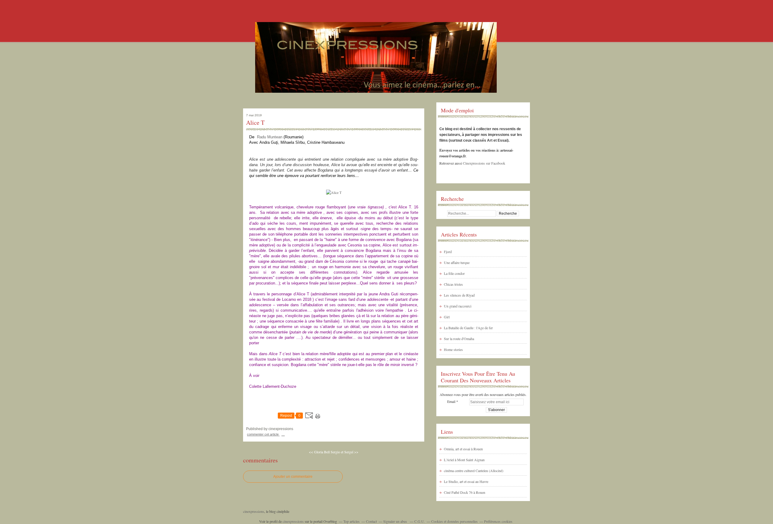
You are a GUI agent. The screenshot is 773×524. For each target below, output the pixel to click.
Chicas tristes (453, 284)
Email (451, 401)
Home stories (453, 349)
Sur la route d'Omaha (459, 338)
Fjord (448, 251)
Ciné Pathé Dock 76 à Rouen (464, 492)
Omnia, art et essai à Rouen (463, 448)
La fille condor (454, 273)
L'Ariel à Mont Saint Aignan (464, 459)
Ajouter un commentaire (293, 476)
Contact (371, 521)
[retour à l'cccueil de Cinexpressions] (376, 89)
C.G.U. (419, 521)
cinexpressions (253, 511)
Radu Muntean (269, 137)
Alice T (255, 122)
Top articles (351, 521)
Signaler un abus (395, 521)
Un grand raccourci (457, 306)
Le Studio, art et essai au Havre (466, 481)
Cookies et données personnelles (454, 521)
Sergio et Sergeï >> (344, 451)
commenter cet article (263, 434)
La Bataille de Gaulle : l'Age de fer (468, 327)
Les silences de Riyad (459, 295)
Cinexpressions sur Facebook (484, 163)
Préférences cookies (498, 521)
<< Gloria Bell (319, 451)
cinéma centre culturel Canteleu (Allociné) (473, 470)
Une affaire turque (457, 262)
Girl (447, 316)
